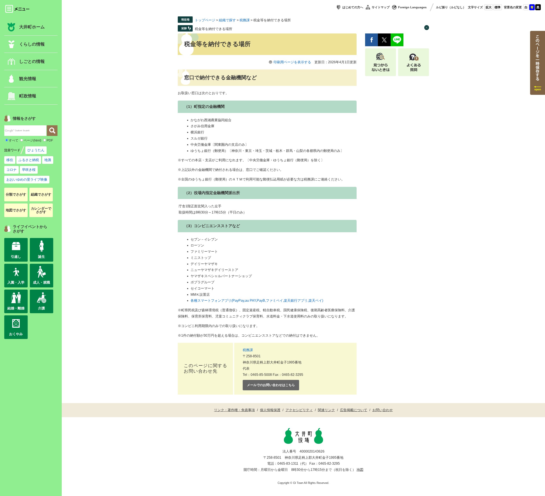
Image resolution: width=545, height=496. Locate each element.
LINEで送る (397, 39)
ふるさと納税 (29, 160)
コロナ (11, 170)
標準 (498, 7)
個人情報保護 (270, 410)
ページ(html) (32, 140)
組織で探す (227, 20)
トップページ (205, 20)
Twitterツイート (384, 39)
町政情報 (27, 96)
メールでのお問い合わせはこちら (271, 385)
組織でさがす (41, 194)
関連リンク (326, 410)
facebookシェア (371, 39)
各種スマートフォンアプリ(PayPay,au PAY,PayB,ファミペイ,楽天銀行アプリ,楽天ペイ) (257, 300)
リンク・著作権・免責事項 (234, 410)
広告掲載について (353, 410)
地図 (360, 469)
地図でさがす (16, 210)
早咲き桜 (29, 170)
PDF (50, 140)
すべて (13, 140)
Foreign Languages (412, 7)
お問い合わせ (382, 410)
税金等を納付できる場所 (213, 29)
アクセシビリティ (299, 410)
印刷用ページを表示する (292, 62)
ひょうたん (35, 150)
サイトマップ (381, 7)
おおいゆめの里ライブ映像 (26, 179)
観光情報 (27, 78)
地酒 (47, 160)
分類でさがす (16, 194)
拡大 (489, 7)
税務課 (245, 20)
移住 (9, 160)
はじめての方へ (352, 7)
